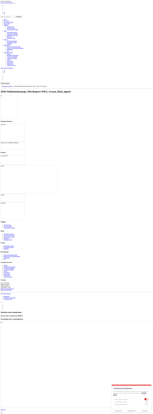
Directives (9, 36)
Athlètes (6, 25)
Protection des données (9, 297)
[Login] (1, 82)
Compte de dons (8, 299)
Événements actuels (12, 41)
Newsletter (10, 2)
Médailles (9, 44)
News (5, 19)
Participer (3, 409)
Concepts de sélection (12, 34)
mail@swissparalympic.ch (7, 288)
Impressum (6, 296)
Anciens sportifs (11, 28)
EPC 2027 (6, 21)
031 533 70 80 (7, 290)
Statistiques (10, 49)
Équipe (9, 54)
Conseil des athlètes (12, 58)
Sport (5, 31)
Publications (10, 64)
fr (4, 14)
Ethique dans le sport (12, 35)
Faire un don (4, 2)
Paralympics (7, 45)
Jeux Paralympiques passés (14, 46)
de (4, 12)
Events (5, 39)
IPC (8, 51)
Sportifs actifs (10, 26)
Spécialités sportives (12, 32)
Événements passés (12, 42)
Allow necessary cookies (121, 399)
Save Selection (131, 411)
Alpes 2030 (7, 23)
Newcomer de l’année (12, 29)
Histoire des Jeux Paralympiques (15, 48)
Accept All (145, 411)
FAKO (9, 59)
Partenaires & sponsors (12, 55)
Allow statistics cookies (120, 401)
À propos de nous (8, 52)
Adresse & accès (11, 65)
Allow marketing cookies (121, 404)
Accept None (118, 411)
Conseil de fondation (12, 56)
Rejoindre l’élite (11, 38)
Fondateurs (10, 61)
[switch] (146, 399)
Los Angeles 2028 (8, 22)
